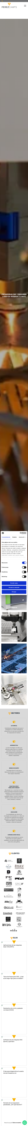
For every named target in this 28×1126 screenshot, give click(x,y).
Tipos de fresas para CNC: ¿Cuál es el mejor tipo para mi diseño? (13, 977)
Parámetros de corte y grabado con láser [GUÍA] (13, 1009)
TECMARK (14, 702)
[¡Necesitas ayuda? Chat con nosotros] (24, 1122)
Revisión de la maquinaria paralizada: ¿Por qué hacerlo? (12, 1103)
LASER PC (14, 607)
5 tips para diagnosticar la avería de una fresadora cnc (13, 1072)
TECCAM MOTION (14, 639)
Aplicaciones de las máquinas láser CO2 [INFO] (12, 946)
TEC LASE (14, 670)
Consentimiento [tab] (6, 537)
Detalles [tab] (14, 537)
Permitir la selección (14, 587)
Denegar (14, 591)
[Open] (25, 6)
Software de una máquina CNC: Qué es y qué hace (13, 1040)
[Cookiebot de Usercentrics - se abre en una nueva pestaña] (20, 533)
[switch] (24, 567)
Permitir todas (14, 583)
